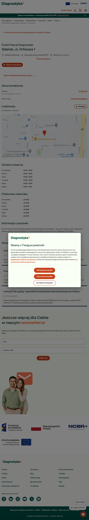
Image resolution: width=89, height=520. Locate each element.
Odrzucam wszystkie (45, 276)
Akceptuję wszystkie (45, 270)
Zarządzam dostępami (44, 283)
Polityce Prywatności (28, 259)
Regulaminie (15, 259)
